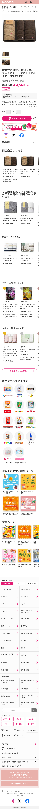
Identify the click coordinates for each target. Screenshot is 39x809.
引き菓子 (31, 724)
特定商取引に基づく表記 (26, 793)
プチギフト (6, 719)
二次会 (31, 719)
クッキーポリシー (12, 793)
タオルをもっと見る (18, 371)
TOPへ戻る (20, 796)
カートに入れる (17, 118)
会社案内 (17, 791)
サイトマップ (8, 791)
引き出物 (19, 724)
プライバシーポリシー (29, 791)
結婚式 (19, 719)
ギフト (6, 724)
